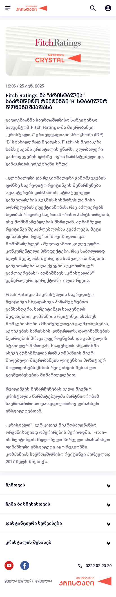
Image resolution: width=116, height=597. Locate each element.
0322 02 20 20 (98, 565)
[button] (93, 8)
